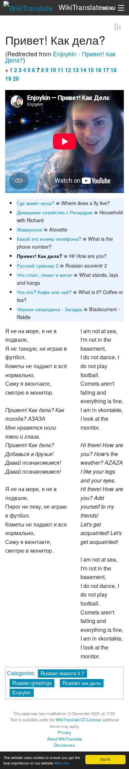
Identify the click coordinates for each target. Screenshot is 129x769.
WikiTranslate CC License (78, 719)
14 (83, 70)
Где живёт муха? (35, 202)
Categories (20, 673)
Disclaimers (64, 745)
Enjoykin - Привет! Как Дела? (60, 56)
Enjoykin (21, 692)
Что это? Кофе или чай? (44, 291)
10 (53, 70)
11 (60, 70)
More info (61, 763)
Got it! (105, 759)
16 (98, 70)
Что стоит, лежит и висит (44, 274)
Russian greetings (32, 682)
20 (16, 78)
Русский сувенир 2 (37, 265)
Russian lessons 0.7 (62, 672)
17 (106, 70)
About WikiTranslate (64, 739)
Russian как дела (82, 682)
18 (113, 70)
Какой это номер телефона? (49, 238)
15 (91, 70)
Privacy (64, 732)
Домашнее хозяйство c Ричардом (55, 212)
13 (76, 70)
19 (8, 78)
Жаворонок (29, 229)
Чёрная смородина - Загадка (49, 309)
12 (68, 70)
